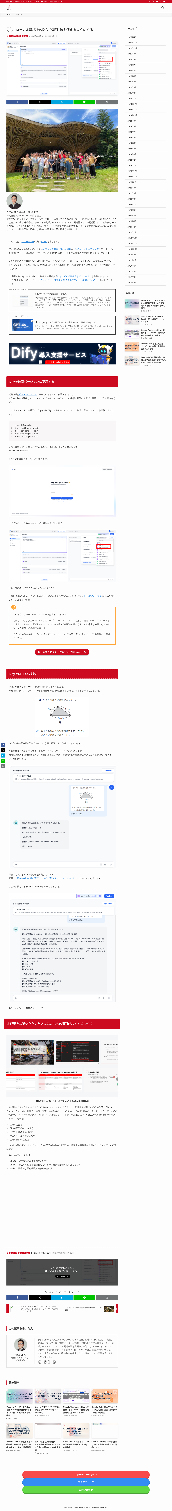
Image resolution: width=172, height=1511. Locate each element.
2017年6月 (132, 266)
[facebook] (150, 1)
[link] (40, 1362)
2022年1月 (132, 204)
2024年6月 (132, 137)
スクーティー (28, 241)
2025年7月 (132, 65)
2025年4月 (132, 82)
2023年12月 (133, 171)
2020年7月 (132, 216)
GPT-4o (42, 1253)
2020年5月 (132, 221)
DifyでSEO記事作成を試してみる (73, 276)
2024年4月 (132, 149)
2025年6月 (132, 70)
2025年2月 (132, 93)
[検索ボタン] (163, 8)
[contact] (164, 1)
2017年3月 (132, 277)
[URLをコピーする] (107, 102)
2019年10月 (133, 249)
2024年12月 (133, 104)
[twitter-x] (153, 1)
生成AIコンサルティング (87, 249)
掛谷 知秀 (20, 1355)
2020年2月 (132, 227)
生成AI (25, 36)
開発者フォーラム (93, 596)
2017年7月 (132, 260)
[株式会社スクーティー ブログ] (9, 7)
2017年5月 (132, 271)
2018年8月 (132, 255)
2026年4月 (132, 37)
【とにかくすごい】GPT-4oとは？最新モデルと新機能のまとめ (64, 280)
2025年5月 (132, 76)
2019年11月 (132, 244)
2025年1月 (132, 98)
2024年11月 (132, 110)
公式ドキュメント (28, 394)
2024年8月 (132, 126)
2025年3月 (132, 87)
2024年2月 (132, 160)
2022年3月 (132, 199)
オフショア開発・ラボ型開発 (57, 249)
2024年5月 (132, 143)
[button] (17, 102)
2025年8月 (132, 59)
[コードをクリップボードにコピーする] (112, 426)
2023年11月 (132, 177)
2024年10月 (133, 115)
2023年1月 (132, 182)
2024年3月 (132, 154)
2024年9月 (132, 121)
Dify (19, 36)
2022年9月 (132, 188)
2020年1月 (132, 232)
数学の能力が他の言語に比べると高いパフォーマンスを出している (49, 878)
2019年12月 (133, 238)
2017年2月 (132, 283)
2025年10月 (133, 48)
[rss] (160, 1)
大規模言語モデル (59, 1253)
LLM (48, 1253)
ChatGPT (13, 36)
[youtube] (157, 1)
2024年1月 (132, 165)
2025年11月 (132, 43)
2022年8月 (132, 193)
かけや (44, 241)
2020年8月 (132, 210)
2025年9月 (132, 54)
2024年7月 (132, 132)
